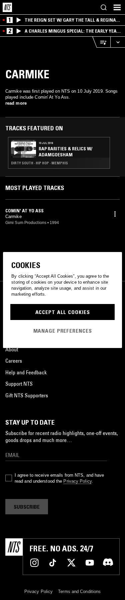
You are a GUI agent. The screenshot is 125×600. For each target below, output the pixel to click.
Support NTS (19, 383)
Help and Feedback (26, 372)
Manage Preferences (62, 330)
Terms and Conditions (79, 591)
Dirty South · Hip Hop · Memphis (39, 163)
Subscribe (27, 506)
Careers (13, 360)
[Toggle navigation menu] (117, 7)
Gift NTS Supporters (26, 395)
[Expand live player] (117, 42)
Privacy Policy (77, 481)
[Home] (7, 7)
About (11, 349)
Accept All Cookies (62, 312)
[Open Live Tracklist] (101, 42)
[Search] (103, 7)
